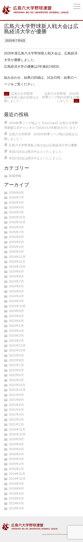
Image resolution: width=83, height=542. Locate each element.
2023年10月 (17, 306)
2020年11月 (17, 429)
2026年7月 (16, 197)
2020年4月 (16, 454)
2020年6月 (16, 449)
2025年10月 (17, 222)
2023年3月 (16, 335)
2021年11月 (17, 385)
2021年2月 (16, 424)
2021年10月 (17, 390)
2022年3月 (16, 380)
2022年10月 (17, 350)
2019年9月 (16, 483)
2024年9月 (16, 271)
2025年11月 (17, 217)
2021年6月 (16, 404)
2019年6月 (16, 493)
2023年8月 (16, 316)
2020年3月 (16, 459)
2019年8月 (16, 488)
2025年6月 (16, 237)
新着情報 (15, 176)
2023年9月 (16, 311)
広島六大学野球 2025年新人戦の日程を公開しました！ (21, 97)
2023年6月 (16, 321)
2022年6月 (16, 370)
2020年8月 (16, 444)
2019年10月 (17, 478)
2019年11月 (17, 473)
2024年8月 (16, 276)
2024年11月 (17, 261)
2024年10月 (17, 266)
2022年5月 (16, 375)
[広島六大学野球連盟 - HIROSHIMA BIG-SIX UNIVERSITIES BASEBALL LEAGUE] (35, 10)
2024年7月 (16, 281)
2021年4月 (16, 414)
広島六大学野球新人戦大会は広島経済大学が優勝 (43, 145)
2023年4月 (16, 330)
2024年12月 (17, 256)
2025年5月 (16, 242)
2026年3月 (16, 212)
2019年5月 (16, 498)
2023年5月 (16, 325)
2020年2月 (16, 464)
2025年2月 (16, 251)
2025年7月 (16, 232)
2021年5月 (16, 409)
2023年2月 (16, 340)
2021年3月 (16, 419)
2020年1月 (16, 469)
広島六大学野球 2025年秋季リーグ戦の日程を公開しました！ (60, 97)
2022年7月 (16, 365)
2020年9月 (16, 439)
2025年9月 (16, 227)
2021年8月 (16, 399)
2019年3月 (16, 508)
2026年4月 (16, 207)
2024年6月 (16, 286)
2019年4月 (16, 503)
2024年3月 (16, 301)
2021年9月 (16, 395)
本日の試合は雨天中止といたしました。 (37, 151)
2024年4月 (16, 296)
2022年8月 (16, 360)
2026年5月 (16, 202)
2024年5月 (16, 291)
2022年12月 (17, 345)
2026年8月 (16, 192)
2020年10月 (17, 434)
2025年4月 (16, 247)
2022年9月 (16, 355)
